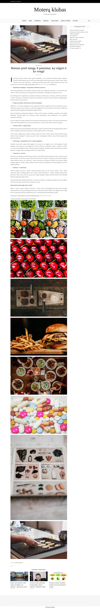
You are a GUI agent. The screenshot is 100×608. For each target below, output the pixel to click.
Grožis (24, 20)
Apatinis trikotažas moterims (77, 30)
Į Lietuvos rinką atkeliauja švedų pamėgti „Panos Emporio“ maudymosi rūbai (38, 585)
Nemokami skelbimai (75, 46)
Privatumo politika (50, 607)
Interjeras (37, 20)
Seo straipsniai (73, 35)
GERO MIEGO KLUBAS (45, 195)
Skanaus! (46, 20)
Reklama (18, 1)
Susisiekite (13, 1)
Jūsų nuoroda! (75, 48)
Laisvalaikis (54, 20)
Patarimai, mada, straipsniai (77, 37)
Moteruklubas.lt (19, 562)
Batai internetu (73, 39)
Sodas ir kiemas (65, 20)
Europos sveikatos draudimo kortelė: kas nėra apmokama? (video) (57, 585)
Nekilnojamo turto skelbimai (77, 44)
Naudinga (39, 65)
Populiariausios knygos (75, 41)
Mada (30, 20)
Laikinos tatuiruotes (75, 43)
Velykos (75, 20)
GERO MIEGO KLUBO (43, 84)
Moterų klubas (50, 9)
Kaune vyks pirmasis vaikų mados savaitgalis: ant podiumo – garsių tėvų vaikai (18, 585)
